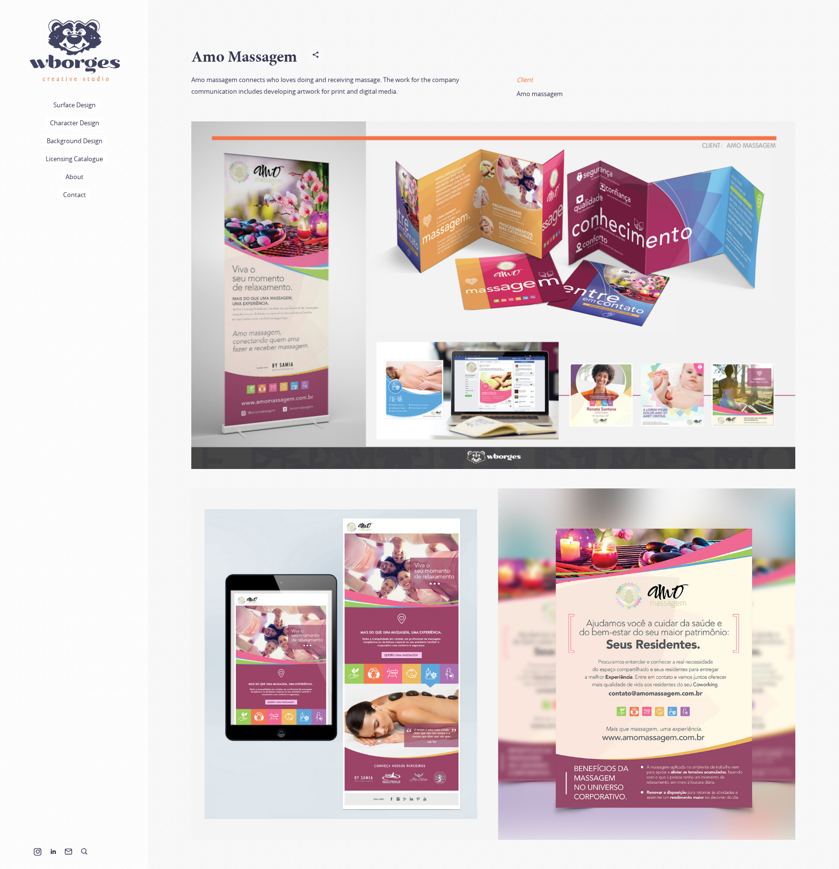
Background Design (74, 140)
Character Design (74, 122)
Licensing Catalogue (74, 158)
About (75, 176)
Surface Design (74, 104)
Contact (74, 194)
